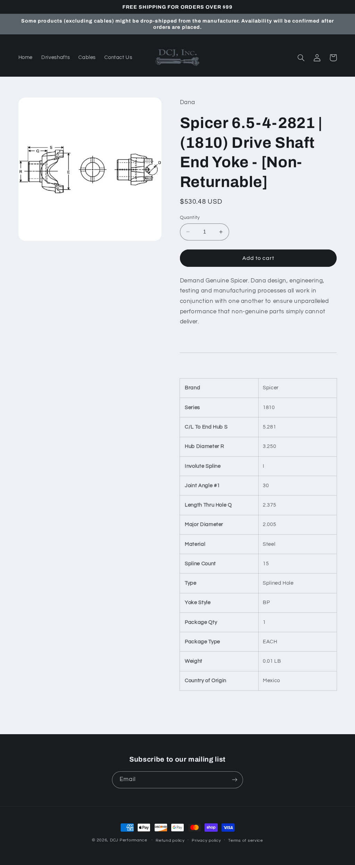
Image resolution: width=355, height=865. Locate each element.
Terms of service (245, 840)
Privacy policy (206, 840)
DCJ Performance (128, 840)
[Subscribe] (235, 779)
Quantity (190, 217)
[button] (301, 58)
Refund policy (170, 840)
